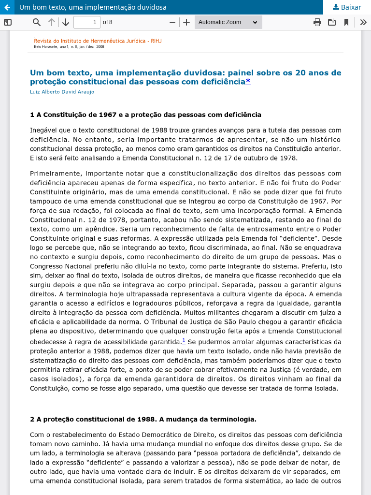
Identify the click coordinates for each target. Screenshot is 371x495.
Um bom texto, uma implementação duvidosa (93, 7)
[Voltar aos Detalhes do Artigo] (7, 7)
